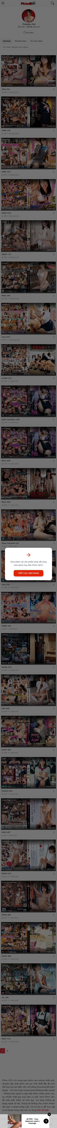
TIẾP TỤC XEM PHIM (28, 573)
